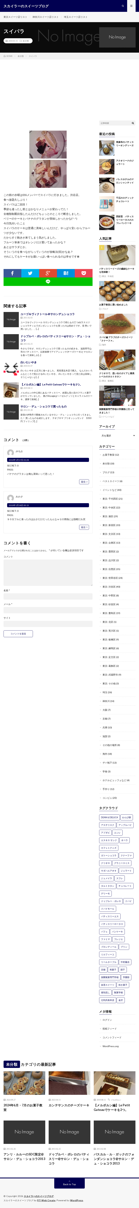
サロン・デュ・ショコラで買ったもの (44, 406)
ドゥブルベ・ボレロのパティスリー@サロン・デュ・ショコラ (69, 1158)
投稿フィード (110, 1028)
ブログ (105, 309)
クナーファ (126, 855)
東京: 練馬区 (109, 648)
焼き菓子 (122, 984)
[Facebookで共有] (12, 273)
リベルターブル (108, 962)
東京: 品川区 (109, 560)
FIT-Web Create (46, 1200)
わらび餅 (126, 817)
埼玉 (105, 692)
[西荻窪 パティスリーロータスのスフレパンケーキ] (106, 222)
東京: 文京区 (109, 533)
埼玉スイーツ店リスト (76, 16)
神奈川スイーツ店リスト (46, 16)
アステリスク (107, 825)
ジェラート (126, 870)
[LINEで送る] (48, 281)
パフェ (104, 931)
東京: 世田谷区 (110, 577)
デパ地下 (107, 762)
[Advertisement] (69, 85)
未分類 (26, 41)
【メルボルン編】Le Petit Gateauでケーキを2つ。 (51, 384)
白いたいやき (29, 362)
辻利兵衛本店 (107, 1000)
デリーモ (105, 893)
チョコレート (125, 886)
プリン (124, 946)
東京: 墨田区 (109, 551)
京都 (105, 718)
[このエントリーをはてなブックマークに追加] (66, 273)
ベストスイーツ (111, 481)
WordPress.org (111, 1046)
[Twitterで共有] (30, 273)
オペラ (124, 840)
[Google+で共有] (48, 273)
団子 (123, 969)
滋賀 (105, 736)
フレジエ (118, 939)
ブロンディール (108, 946)
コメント (8, 556)
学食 (105, 771)
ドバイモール (107, 908)
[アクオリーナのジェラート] (106, 166)
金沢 (120, 1000)
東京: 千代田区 (110, 498)
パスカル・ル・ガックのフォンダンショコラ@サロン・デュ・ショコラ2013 (114, 1158)
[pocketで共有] (84, 273)
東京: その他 (109, 683)
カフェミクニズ (108, 847)
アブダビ (105, 832)
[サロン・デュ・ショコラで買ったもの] (11, 412)
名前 (7, 590)
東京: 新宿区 (109, 525)
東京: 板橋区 (108, 381)
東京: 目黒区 (109, 569)
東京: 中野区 (109, 595)
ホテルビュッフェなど (114, 780)
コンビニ (107, 797)
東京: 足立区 (109, 657)
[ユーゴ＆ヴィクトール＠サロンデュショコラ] (11, 319)
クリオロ (105, 863)
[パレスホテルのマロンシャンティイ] (106, 185)
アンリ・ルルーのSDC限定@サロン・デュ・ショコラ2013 (24, 1156)
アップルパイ (125, 825)
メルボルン (116, 1100)
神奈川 (106, 701)
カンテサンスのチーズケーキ (69, 1105)
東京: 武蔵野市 (110, 674)
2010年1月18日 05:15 (19, 505)
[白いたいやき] (11, 367)
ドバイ (128, 901)
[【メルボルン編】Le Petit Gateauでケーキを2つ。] (11, 390)
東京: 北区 (108, 621)
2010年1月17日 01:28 (19, 460)
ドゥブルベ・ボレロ (111, 901)
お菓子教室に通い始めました (113, 304)
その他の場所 (110, 745)
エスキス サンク (109, 840)
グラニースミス (122, 863)
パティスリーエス (110, 916)
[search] (132, 123)
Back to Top (69, 1184)
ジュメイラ (106, 878)
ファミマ (105, 939)
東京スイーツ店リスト (15, 16)
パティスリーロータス (112, 924)
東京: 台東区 (109, 542)
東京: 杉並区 (109, 604)
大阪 (105, 709)
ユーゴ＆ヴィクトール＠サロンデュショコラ (48, 314)
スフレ (119, 878)
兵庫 (105, 727)
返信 (83, 481)
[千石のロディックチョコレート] (106, 203)
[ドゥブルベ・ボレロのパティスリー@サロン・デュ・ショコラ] (11, 341)
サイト (7, 618)
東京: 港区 (108, 516)
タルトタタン (107, 886)
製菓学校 (118, 992)
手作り (106, 789)
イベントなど (108, 417)
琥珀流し (105, 992)
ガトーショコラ (108, 855)
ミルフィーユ (107, 954)
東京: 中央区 (108, 276)
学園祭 (126, 977)
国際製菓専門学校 (110, 977)
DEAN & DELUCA (109, 817)
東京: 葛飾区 (109, 665)
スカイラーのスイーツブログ (39, 1196)
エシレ (117, 832)
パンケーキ (117, 931)
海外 (104, 345)
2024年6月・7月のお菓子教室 (23, 1107)
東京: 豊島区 (109, 613)
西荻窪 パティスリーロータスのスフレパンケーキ (125, 219)
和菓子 (113, 969)
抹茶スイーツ (107, 984)
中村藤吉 (125, 962)
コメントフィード (112, 1037)
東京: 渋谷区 (109, 586)
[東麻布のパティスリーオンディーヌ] (106, 148)
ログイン (107, 1019)
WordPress (76, 1200)
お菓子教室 (108, 454)
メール (8, 604)
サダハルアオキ (108, 870)
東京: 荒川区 (109, 630)
